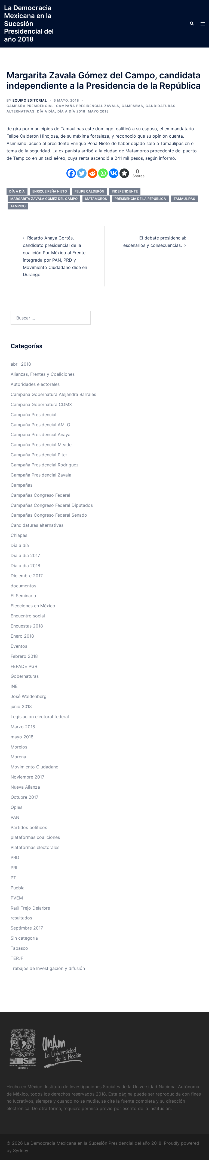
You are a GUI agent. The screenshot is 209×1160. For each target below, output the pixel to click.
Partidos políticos (29, 827)
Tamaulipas (184, 199)
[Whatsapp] (103, 173)
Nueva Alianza (25, 787)
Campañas (132, 106)
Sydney (20, 1150)
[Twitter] (82, 173)
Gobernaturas (25, 676)
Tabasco (19, 948)
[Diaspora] (124, 173)
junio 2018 (21, 706)
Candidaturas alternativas (37, 525)
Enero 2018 (22, 636)
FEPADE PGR (24, 666)
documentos (23, 585)
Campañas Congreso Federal (40, 495)
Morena (18, 756)
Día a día (46, 111)
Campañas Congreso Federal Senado (49, 515)
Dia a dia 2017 (25, 555)
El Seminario (23, 595)
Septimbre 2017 (27, 928)
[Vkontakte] (113, 173)
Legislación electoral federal (40, 716)
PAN (15, 817)
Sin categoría (24, 938)
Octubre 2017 (24, 797)
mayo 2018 (98, 111)
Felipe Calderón (89, 191)
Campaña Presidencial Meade (41, 444)
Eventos (19, 646)
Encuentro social (28, 616)
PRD (15, 857)
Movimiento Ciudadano (35, 767)
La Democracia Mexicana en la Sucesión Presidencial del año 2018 (29, 23)
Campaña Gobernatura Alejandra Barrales (53, 394)
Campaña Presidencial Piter (39, 454)
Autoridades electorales (35, 384)
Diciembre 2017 (27, 575)
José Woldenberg (29, 696)
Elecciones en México (33, 605)
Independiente (125, 191)
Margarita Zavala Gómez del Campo (44, 199)
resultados (21, 918)
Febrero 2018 (24, 656)
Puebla (17, 887)
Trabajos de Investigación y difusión (48, 968)
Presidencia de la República (140, 199)
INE (14, 686)
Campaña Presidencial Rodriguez (45, 464)
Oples (16, 807)
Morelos (19, 747)
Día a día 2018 (71, 111)
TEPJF (17, 958)
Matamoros (96, 199)
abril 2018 (21, 364)
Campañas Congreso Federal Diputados (52, 505)
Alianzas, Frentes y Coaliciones (43, 374)
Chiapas (19, 535)
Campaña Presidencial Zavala (87, 106)
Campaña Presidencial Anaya (40, 434)
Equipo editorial (30, 100)
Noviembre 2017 (27, 777)
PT (13, 877)
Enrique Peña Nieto (49, 191)
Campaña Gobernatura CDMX (41, 404)
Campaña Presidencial (30, 106)
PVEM (17, 898)
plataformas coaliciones (35, 837)
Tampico (18, 206)
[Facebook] (71, 173)
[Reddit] (92, 173)
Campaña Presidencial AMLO (40, 424)
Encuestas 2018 (27, 626)
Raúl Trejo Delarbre (30, 908)
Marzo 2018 (23, 726)
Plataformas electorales (35, 847)
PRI (14, 867)
